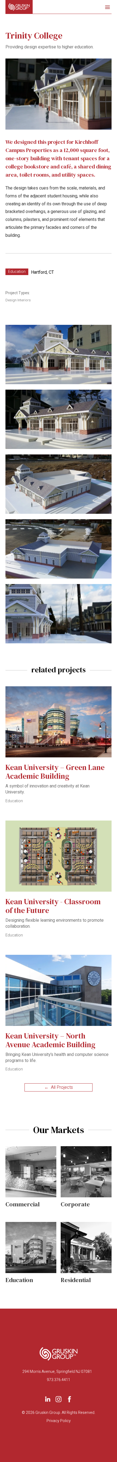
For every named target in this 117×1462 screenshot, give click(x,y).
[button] (106, 6)
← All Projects (58, 1087)
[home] (19, 7)
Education (17, 272)
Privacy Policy (59, 1421)
